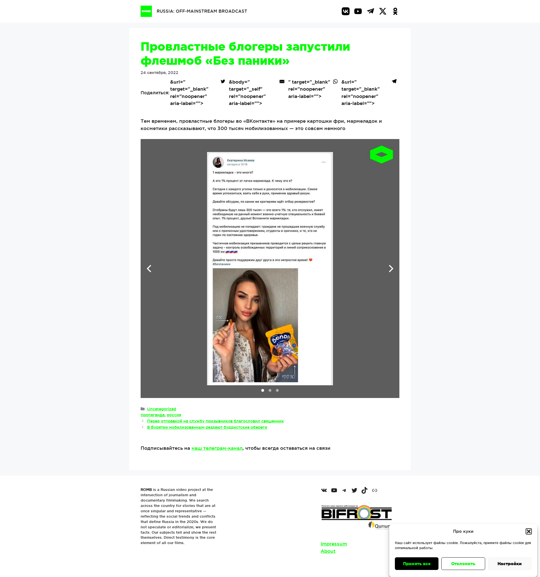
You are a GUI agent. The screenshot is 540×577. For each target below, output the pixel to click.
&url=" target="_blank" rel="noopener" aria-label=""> (189, 92)
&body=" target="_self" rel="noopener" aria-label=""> (247, 92)
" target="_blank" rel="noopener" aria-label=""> (309, 89)
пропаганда (153, 415)
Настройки (510, 563)
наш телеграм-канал (217, 448)
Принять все (417, 563)
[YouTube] (358, 11)
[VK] (345, 11)
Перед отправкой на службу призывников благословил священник (215, 421)
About (328, 551)
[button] (529, 531)
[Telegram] (370, 11)
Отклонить (463, 563)
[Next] (390, 268)
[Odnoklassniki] (395, 11)
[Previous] (149, 268)
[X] (383, 11)
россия (174, 415)
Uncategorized (161, 409)
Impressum (334, 543)
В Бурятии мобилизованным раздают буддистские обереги (207, 427)
